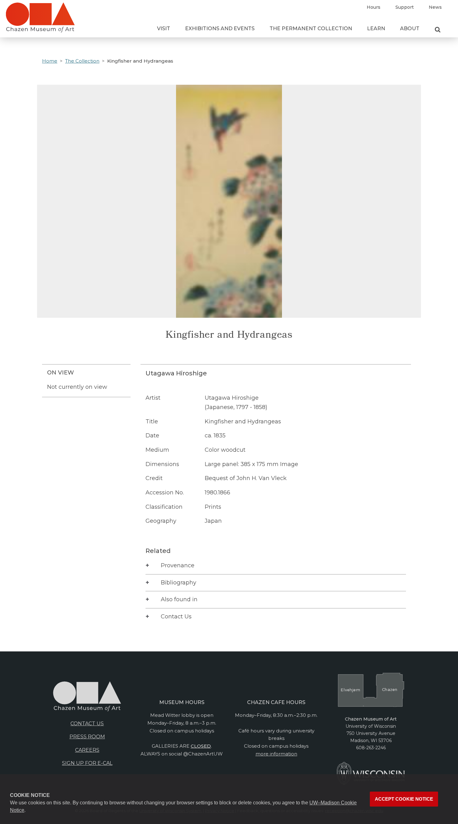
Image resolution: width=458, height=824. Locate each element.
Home (49, 61)
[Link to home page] (40, 19)
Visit (163, 28)
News (435, 7)
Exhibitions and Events (220, 28)
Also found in (179, 599)
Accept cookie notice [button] (404, 799)
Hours (373, 7)
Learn (376, 28)
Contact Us (176, 616)
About (409, 28)
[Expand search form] (438, 30)
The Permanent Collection (311, 28)
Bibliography (178, 582)
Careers (87, 750)
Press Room (87, 737)
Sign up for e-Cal (87, 763)
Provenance (177, 565)
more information (276, 754)
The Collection (82, 61)
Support (404, 7)
